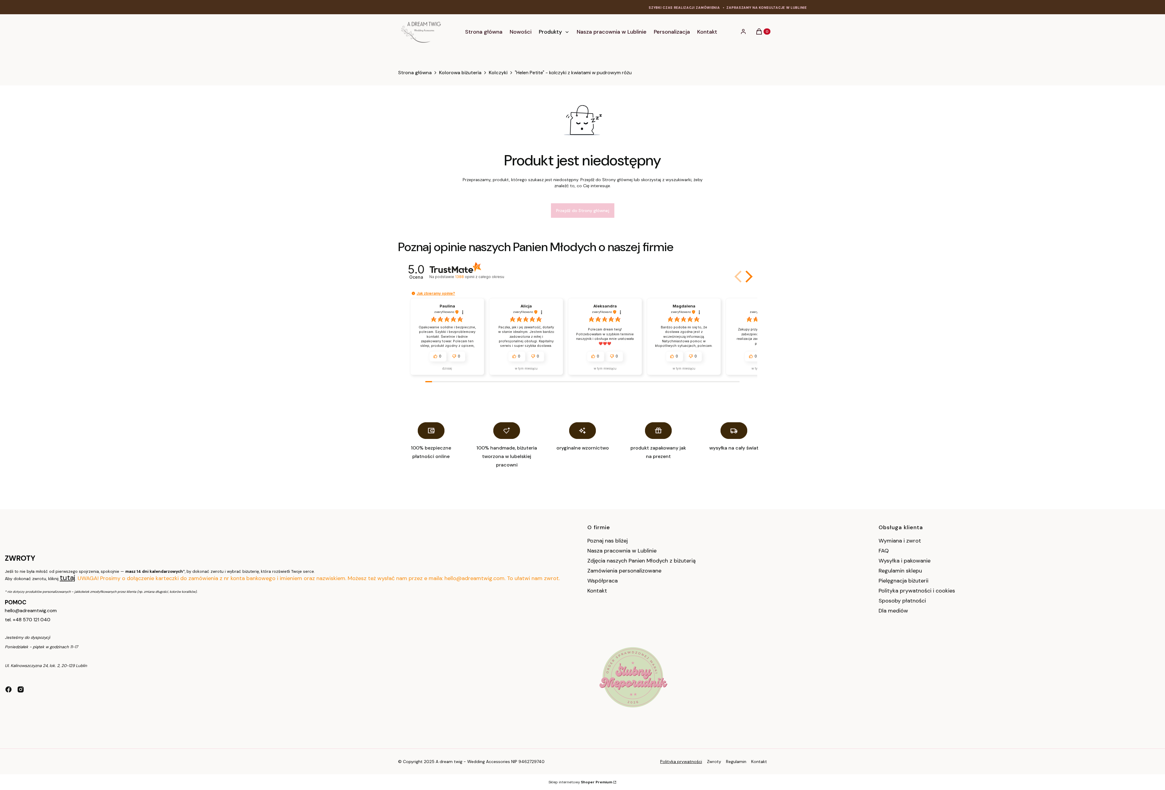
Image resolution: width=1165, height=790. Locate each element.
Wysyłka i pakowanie (904, 560)
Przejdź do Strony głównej (582, 210)
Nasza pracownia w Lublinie (622, 550)
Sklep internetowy (580, 782)
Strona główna (415, 73)
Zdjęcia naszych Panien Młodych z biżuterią (641, 560)
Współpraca (602, 580)
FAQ (884, 550)
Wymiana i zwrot (900, 540)
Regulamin (736, 761)
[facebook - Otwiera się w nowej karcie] (8, 689)
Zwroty (714, 761)
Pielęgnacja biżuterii (903, 580)
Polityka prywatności (681, 761)
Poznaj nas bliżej (607, 540)
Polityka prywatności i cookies (917, 590)
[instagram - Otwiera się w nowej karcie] (20, 689)
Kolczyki (498, 73)
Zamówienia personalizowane (624, 570)
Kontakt (597, 590)
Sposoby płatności (902, 600)
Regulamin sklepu (900, 570)
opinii (479, 276)
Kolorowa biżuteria (460, 73)
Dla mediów (893, 610)
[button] (747, 276)
